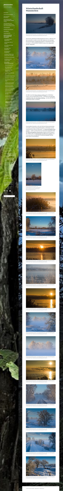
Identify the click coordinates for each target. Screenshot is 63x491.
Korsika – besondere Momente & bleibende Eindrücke (8, 140)
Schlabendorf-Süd (39, 41)
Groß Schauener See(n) (8, 124)
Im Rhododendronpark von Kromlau (9, 127)
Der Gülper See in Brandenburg (7, 49)
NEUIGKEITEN (6, 31)
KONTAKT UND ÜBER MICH (8, 29)
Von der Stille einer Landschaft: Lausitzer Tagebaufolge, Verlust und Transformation (8, 168)
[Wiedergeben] (27, 67)
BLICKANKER (6, 12)
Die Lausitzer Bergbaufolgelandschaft (8, 63)
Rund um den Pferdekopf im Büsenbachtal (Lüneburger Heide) (9, 159)
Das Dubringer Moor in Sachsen (8, 43)
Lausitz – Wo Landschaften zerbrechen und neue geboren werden (10, 89)
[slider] (40, 67)
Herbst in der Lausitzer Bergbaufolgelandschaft (9, 86)
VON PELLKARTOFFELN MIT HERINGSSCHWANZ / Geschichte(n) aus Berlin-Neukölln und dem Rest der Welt (8, 174)
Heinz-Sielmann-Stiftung (40, 95)
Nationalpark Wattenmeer (9, 153)
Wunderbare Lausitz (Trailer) (8, 105)
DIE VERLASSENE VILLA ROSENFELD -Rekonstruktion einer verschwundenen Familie (9, 24)
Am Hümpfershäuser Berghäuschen (8, 40)
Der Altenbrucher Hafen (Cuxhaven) (8, 46)
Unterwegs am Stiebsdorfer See (10, 99)
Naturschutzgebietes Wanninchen (35, 132)
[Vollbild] (54, 67)
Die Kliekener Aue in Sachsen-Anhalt (8, 60)
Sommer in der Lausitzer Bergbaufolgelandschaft (9, 96)
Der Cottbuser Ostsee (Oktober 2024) (8, 70)
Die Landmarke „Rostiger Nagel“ (9, 80)
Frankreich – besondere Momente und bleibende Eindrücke (8, 122)
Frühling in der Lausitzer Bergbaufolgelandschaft (9, 83)
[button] (40, 57)
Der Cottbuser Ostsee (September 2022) (8, 67)
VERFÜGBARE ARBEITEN (8, 178)
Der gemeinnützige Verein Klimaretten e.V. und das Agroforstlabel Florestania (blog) (8, 184)
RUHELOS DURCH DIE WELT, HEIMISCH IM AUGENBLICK (8, 36)
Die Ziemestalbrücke (8, 113)
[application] (41, 58)
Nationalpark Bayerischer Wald (7, 148)
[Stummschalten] (52, 67)
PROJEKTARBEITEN (7, 33)
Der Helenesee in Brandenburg (7, 52)
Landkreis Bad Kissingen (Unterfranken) (8, 143)
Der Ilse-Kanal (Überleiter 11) (9, 73)
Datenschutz (42, 488)
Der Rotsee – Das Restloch (9, 77)
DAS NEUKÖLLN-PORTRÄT (8, 14)
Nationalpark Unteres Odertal (8, 151)
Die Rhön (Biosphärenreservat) (8, 111)
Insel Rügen (6, 129)
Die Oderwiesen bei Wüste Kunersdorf (9, 108)
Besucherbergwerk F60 (9, 65)
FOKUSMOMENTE (7, 27)
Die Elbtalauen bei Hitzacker (9, 57)
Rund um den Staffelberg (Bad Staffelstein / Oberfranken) (8, 163)
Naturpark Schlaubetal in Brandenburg (8, 156)
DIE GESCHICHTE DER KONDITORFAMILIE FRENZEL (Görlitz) (9, 20)
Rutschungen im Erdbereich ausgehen (44, 133)
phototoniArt (8, 4)
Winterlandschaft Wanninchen (8, 102)
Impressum (37, 488)
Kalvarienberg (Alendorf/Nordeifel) (7, 136)
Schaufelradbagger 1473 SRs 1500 (9, 93)
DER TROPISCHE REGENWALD (6, 17)
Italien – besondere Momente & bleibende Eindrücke (8, 132)
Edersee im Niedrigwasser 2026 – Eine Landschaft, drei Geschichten (8, 117)
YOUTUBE (5, 180)
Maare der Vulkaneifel (8, 145)
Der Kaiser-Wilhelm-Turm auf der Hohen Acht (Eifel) (9, 55)
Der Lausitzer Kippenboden (10, 75)
